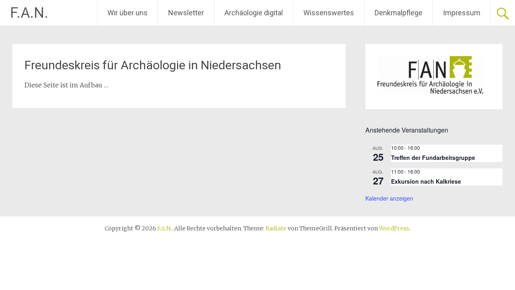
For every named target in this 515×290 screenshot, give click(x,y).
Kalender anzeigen (389, 198)
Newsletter (186, 12)
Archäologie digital (254, 12)
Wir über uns (127, 12)
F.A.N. (29, 12)
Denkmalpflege (398, 12)
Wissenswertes (328, 12)
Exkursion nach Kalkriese (426, 181)
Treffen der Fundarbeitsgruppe (433, 157)
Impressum (461, 12)
